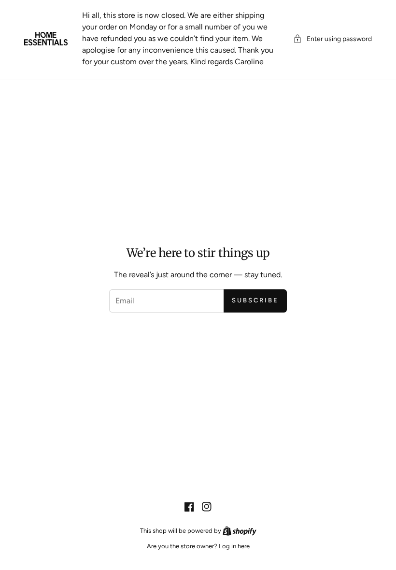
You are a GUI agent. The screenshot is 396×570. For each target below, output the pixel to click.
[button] (332, 39)
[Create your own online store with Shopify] (239, 530)
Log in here (234, 546)
